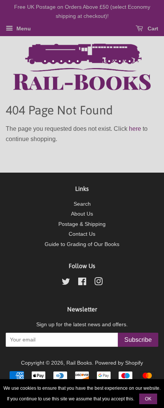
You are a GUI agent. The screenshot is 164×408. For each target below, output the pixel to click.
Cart (152, 28)
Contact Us (82, 234)
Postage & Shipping (82, 224)
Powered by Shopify (119, 363)
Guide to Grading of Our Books (82, 244)
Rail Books (79, 363)
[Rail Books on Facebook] (82, 283)
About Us (82, 214)
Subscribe (138, 340)
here (135, 128)
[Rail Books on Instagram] (98, 283)
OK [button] (148, 399)
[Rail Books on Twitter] (66, 283)
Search (82, 204)
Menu (23, 28)
